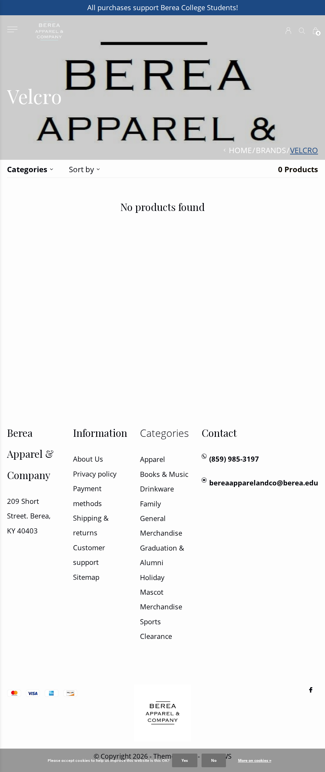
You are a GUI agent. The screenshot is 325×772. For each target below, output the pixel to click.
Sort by (81, 169)
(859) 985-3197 (234, 459)
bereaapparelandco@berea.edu (263, 483)
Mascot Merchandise (161, 599)
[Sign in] (288, 31)
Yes (185, 760)
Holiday (152, 577)
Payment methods (87, 496)
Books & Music (164, 474)
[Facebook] (310, 690)
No (213, 760)
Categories (27, 169)
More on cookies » (254, 760)
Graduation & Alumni (162, 555)
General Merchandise (161, 525)
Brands (271, 150)
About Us (88, 459)
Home (240, 150)
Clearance (156, 636)
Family (150, 504)
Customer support (89, 555)
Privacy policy (94, 474)
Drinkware (157, 489)
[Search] (302, 31)
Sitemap (86, 577)
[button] (12, 29)
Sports (150, 621)
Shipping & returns (91, 525)
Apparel (152, 459)
